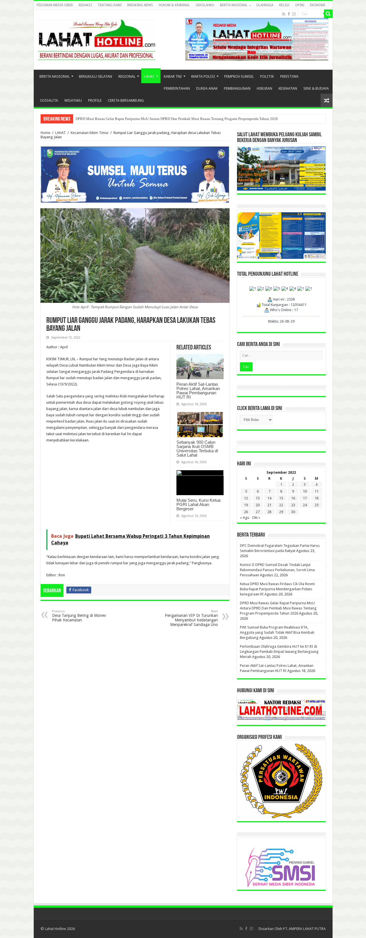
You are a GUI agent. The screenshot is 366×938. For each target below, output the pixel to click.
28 (269, 512)
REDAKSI (85, 5)
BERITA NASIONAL (234, 5)
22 (281, 505)
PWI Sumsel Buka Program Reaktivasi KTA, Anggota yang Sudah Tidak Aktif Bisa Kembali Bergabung (277, 632)
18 (317, 498)
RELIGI (284, 5)
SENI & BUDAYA (316, 88)
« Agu (244, 517)
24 (305, 505)
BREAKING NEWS (140, 5)
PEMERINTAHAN (177, 88)
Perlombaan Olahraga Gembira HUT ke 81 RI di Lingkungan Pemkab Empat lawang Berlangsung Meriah (279, 651)
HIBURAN (264, 88)
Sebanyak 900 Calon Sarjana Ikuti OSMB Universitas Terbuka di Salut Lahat (197, 448)
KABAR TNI (173, 76)
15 (281, 498)
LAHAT (149, 76)
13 (258, 498)
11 (317, 491)
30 (293, 512)
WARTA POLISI (203, 76)
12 (246, 498)
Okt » (256, 517)
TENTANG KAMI (110, 5)
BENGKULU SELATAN (95, 76)
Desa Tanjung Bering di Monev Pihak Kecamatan (79, 615)
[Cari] (328, 13)
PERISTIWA (289, 76)
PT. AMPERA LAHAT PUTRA (304, 929)
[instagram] (294, 14)
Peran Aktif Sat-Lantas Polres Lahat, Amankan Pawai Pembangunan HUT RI (198, 390)
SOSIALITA (49, 100)
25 (317, 505)
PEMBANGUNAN (237, 88)
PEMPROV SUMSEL (239, 76)
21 (269, 505)
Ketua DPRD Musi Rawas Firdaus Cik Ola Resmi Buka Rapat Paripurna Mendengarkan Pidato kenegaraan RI (277, 589)
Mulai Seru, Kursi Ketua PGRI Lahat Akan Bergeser (198, 504)
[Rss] (284, 14)
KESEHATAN (288, 88)
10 (305, 491)
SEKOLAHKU (205, 5)
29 (281, 512)
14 (269, 498)
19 (246, 505)
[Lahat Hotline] (96, 38)
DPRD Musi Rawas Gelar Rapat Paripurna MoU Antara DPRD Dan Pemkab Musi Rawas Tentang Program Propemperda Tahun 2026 (176, 119)
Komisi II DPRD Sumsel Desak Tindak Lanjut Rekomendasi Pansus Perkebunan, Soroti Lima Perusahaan (277, 570)
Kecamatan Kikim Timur (90, 133)
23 (293, 505)
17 (305, 498)
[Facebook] (289, 14)
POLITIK (267, 76)
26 (246, 512)
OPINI (299, 5)
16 (293, 498)
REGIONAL (127, 76)
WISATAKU (73, 100)
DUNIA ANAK (207, 88)
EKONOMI (317, 5)
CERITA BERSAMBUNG (126, 100)
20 (258, 505)
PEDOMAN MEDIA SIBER (55, 5)
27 (258, 512)
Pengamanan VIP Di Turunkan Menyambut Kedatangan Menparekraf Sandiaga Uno (191, 618)
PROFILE (95, 100)
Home (45, 133)
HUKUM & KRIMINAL (174, 5)
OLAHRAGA (264, 5)
